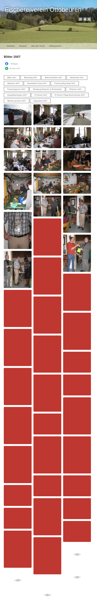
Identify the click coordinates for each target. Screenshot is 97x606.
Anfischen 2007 (75, 89)
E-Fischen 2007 (41, 95)
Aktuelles (23, 46)
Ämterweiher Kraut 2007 (37, 83)
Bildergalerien (55, 46)
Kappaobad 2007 (40, 100)
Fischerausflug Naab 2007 (64, 83)
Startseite (11, 46)
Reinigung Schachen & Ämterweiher (47, 89)
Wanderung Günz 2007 (16, 100)
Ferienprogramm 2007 (16, 89)
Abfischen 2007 (13, 83)
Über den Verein (38, 46)
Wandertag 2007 (30, 77)
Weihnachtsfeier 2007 (53, 77)
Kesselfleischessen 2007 (17, 95)
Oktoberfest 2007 (77, 77)
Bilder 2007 (11, 77)
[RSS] (89, 19)
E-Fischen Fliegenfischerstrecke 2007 (70, 95)
